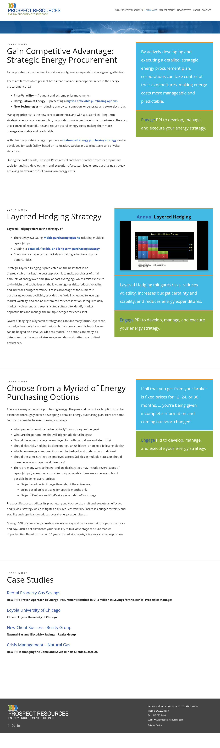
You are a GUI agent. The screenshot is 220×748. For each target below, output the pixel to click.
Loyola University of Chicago (33, 610)
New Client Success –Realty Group (39, 627)
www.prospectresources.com (168, 719)
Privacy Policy (155, 725)
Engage (148, 119)
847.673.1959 (162, 710)
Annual (145, 217)
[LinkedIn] (18, 725)
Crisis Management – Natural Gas (38, 645)
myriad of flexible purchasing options (92, 101)
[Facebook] (8, 725)
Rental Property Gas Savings (33, 592)
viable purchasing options (62, 238)
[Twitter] (13, 725)
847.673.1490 (159, 715)
